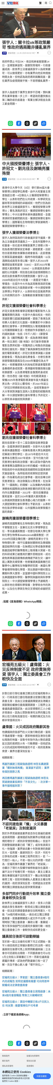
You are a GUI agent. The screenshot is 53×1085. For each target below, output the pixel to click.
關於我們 (5, 1061)
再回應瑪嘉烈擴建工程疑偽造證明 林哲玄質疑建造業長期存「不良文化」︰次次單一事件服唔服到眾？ (26, 782)
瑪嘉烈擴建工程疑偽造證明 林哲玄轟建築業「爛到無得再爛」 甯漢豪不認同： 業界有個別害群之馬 (25, 768)
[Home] (12, 3)
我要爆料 (30, 1066)
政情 (4, 685)
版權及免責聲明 (33, 1056)
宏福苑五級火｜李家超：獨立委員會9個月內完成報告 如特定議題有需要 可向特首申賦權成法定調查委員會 (25, 981)
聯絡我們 (5, 1056)
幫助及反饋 (31, 1061)
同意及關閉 (41, 1076)
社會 (4, 179)
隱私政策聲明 (7, 1066)
